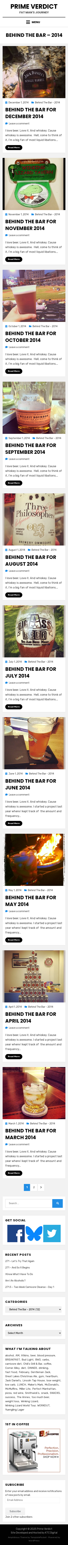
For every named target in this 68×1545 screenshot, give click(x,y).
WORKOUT (43, 1405)
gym (41, 1376)
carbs (45, 1359)
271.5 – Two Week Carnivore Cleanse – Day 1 (29, 1287)
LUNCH (21, 1384)
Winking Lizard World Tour (20, 1405)
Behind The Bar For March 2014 (30, 1134)
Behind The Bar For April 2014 (30, 1017)
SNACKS (55, 1393)
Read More (14, 147)
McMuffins (11, 1388)
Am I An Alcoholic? (15, 1280)
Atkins (25, 1355)
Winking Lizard (29, 1401)
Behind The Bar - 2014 (47, 102)
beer (33, 1355)
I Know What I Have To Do (19, 1274)
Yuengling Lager (14, 1409)
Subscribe (15, 1511)
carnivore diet (13, 1363)
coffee (47, 1363)
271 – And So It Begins (17, 1267)
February (24, 1372)
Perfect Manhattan (44, 1388)
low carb (10, 1384)
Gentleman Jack (40, 1372)
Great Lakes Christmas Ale (21, 1376)
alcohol (9, 1355)
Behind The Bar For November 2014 (30, 225)
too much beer (40, 1397)
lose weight (54, 1380)
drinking (43, 1368)
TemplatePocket (39, 1537)
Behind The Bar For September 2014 (30, 449)
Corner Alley (12, 1368)
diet (23, 1368)
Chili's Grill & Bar (32, 1363)
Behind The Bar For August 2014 (30, 560)
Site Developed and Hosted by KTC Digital (34, 1532)
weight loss (12, 1401)
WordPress (34, 1540)
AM (17, 1355)
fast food (11, 1372)
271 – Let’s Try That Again (19, 1261)
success (10, 1397)
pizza (8, 1393)
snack (44, 1393)
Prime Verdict (34, 6)
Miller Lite (25, 1388)
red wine (18, 1393)
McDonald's (52, 1384)
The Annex (23, 1397)
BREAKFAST (12, 1359)
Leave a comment (19, 123)
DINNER (32, 1368)
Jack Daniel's (13, 1380)
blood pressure (46, 1355)
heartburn (52, 1376)
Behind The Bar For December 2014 (30, 113)
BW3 (38, 1359)
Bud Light (27, 1359)
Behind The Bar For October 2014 (30, 337)
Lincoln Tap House (33, 1380)
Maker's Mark (35, 1384)
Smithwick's (32, 1393)
